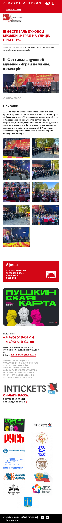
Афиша (12, 265)
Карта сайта (12, 520)
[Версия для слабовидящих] (47, 3)
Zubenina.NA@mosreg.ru (23, 355)
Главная (7, 47)
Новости (17, 47)
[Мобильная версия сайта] (53, 3)
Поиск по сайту (13, 10)
